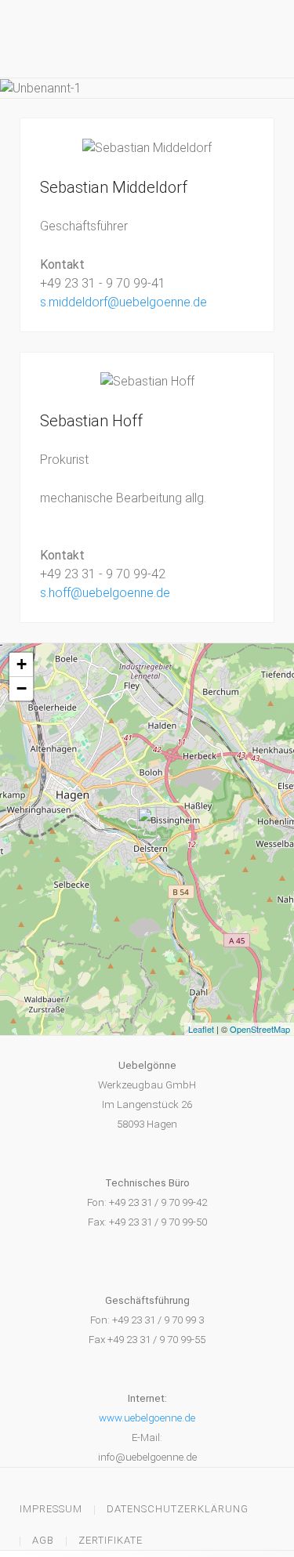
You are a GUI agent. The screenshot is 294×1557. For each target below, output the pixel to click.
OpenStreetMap (260, 1029)
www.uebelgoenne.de (147, 1418)
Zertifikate (110, 1540)
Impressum (51, 1509)
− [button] (21, 688)
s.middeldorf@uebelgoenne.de (123, 302)
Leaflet (201, 1029)
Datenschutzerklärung (178, 1509)
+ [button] (21, 664)
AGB (43, 1540)
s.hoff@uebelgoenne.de (105, 592)
